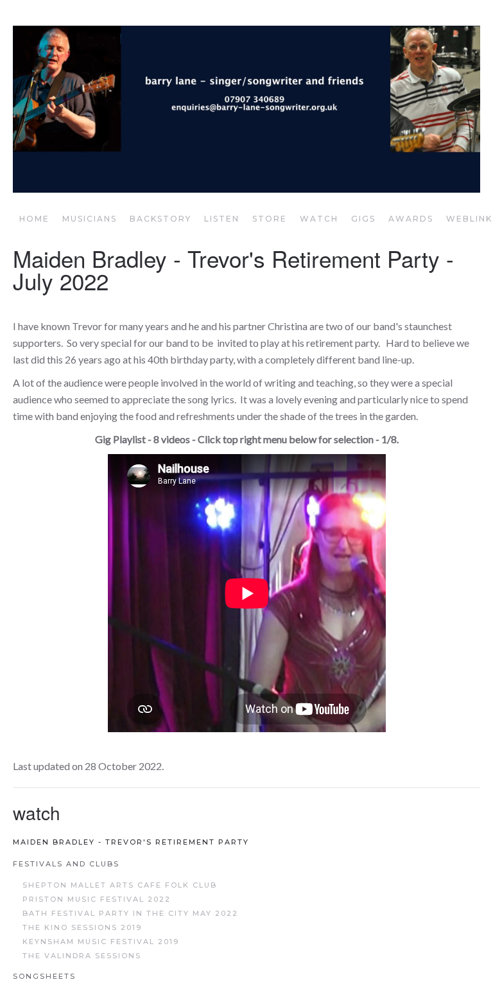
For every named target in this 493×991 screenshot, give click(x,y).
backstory (160, 219)
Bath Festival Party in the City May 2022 (130, 913)
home (34, 219)
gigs (363, 219)
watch (319, 219)
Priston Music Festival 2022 (96, 899)
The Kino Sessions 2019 (82, 927)
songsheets (44, 976)
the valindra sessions (81, 955)
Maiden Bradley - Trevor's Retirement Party (131, 842)
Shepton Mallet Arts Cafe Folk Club (119, 885)
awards (410, 219)
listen (221, 219)
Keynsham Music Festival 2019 (100, 941)
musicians (89, 219)
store (269, 219)
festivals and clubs (66, 863)
